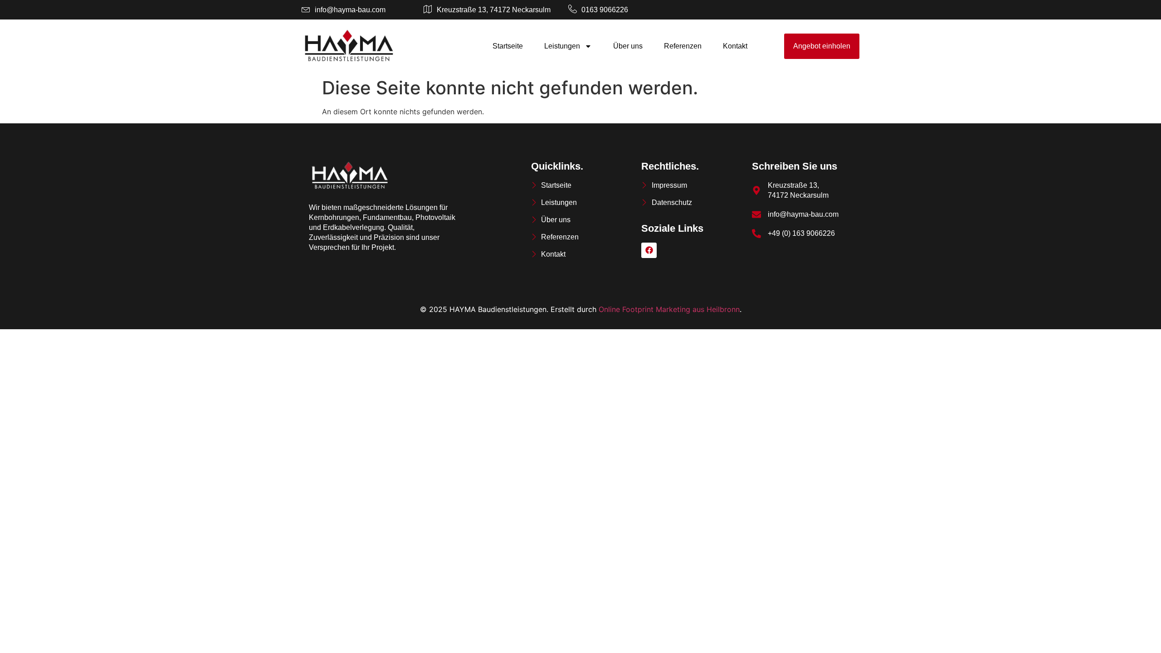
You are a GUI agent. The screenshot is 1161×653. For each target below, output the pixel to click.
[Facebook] (649, 250)
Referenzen (683, 46)
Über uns (628, 46)
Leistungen (562, 46)
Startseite (508, 46)
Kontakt (735, 46)
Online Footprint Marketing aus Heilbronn (669, 309)
